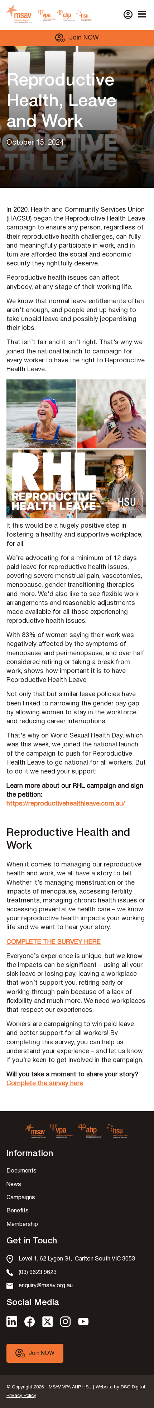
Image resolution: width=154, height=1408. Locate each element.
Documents (21, 1171)
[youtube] (83, 1323)
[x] (47, 1325)
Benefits (17, 1210)
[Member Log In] (128, 14)
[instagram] (65, 1325)
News (13, 1184)
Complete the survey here (44, 1084)
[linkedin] (11, 1325)
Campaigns (20, 1197)
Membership (22, 1224)
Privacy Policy (21, 1396)
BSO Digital (133, 1387)
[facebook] (29, 1325)
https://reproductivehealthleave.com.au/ (65, 804)
